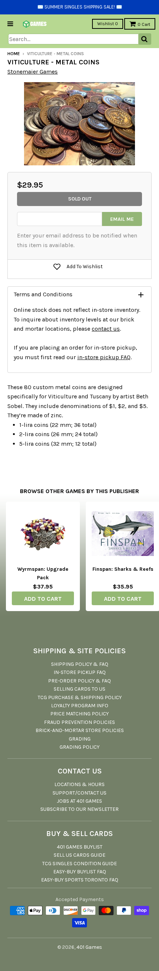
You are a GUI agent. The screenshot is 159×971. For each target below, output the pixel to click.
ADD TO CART (43, 598)
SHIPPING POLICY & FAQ (79, 664)
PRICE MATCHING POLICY (79, 714)
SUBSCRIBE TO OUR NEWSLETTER (79, 809)
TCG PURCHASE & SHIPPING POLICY (80, 697)
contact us (106, 328)
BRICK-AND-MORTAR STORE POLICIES (79, 730)
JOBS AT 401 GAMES (79, 801)
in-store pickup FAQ (104, 357)
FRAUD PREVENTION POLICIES (79, 722)
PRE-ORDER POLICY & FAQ (79, 681)
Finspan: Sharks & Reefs (122, 569)
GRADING (80, 739)
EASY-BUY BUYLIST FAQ (79, 872)
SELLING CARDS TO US (79, 689)
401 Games (89, 947)
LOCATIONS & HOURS (79, 784)
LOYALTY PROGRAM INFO (79, 705)
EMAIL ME (122, 219)
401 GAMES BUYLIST (79, 847)
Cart (144, 24)
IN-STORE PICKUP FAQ (80, 672)
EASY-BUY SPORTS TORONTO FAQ (79, 880)
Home (13, 53)
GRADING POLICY (79, 747)
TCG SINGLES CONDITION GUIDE (79, 863)
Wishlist (107, 23)
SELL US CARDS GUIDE (79, 855)
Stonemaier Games (32, 71)
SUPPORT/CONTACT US (79, 793)
